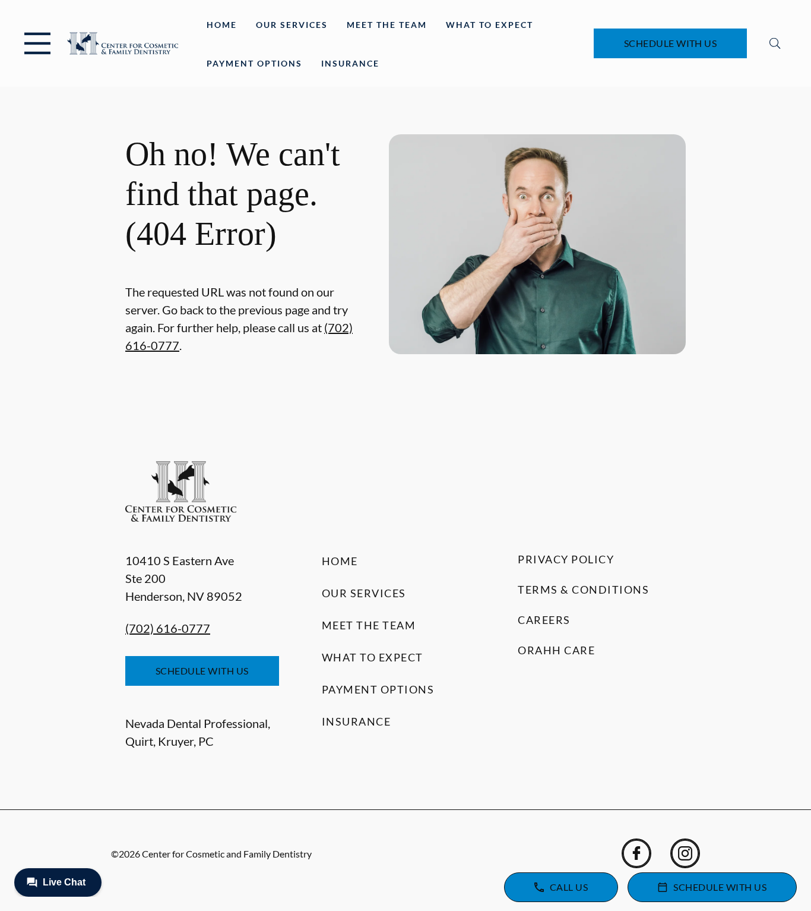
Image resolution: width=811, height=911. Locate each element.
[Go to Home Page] (122, 43)
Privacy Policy (566, 559)
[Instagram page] (685, 853)
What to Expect (489, 25)
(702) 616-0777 (167, 628)
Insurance (350, 63)
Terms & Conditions (583, 589)
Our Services (292, 25)
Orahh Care (556, 650)
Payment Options (254, 63)
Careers (544, 619)
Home (222, 25)
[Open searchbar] (775, 43)
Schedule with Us (670, 43)
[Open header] (37, 43)
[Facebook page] (636, 853)
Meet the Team (387, 25)
